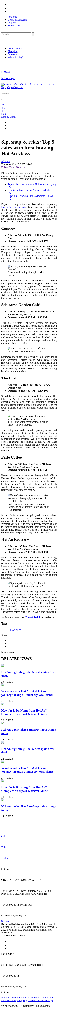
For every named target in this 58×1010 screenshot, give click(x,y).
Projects (12, 22)
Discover (12, 54)
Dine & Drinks (15, 48)
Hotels (5, 71)
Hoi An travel (15, 629)
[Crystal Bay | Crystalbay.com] (29, 87)
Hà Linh (5, 161)
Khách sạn (8, 78)
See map (5, 921)
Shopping (13, 51)
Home (4, 114)
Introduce (12, 16)
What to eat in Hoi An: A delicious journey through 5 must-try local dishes (27, 693)
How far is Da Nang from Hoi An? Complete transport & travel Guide (24, 712)
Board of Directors (17, 19)
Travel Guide (14, 25)
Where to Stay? (15, 57)
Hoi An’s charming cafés (14, 207)
